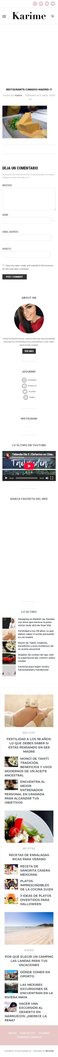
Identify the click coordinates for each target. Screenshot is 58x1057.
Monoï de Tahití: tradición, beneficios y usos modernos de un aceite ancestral (36, 646)
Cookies (44, 1033)
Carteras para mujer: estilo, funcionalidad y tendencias (34, 668)
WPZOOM (50, 1051)
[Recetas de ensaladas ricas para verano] (29, 812)
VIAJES (29, 950)
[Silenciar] (47, 478)
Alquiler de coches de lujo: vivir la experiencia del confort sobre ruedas (36, 658)
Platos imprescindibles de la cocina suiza (36, 885)
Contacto (27, 1033)
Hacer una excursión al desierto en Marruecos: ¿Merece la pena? (26, 1012)
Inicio (12, 1033)
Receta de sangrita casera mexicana (35, 870)
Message (7, 185)
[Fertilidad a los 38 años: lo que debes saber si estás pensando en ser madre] (29, 696)
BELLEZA (29, 732)
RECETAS (29, 848)
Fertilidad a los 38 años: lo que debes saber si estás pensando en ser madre (36, 634)
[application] (29, 466)
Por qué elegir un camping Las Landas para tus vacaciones (29, 961)
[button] (4, 16)
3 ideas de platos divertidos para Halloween (35, 900)
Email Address (10, 231)
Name (5, 214)
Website (6, 248)
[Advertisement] (29, 58)
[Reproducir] (6, 478)
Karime (18, 95)
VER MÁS (29, 351)
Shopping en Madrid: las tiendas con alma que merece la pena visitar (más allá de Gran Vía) (36, 622)
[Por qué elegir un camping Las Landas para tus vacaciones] (29, 913)
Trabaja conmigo (29, 1037)
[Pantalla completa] (51, 478)
